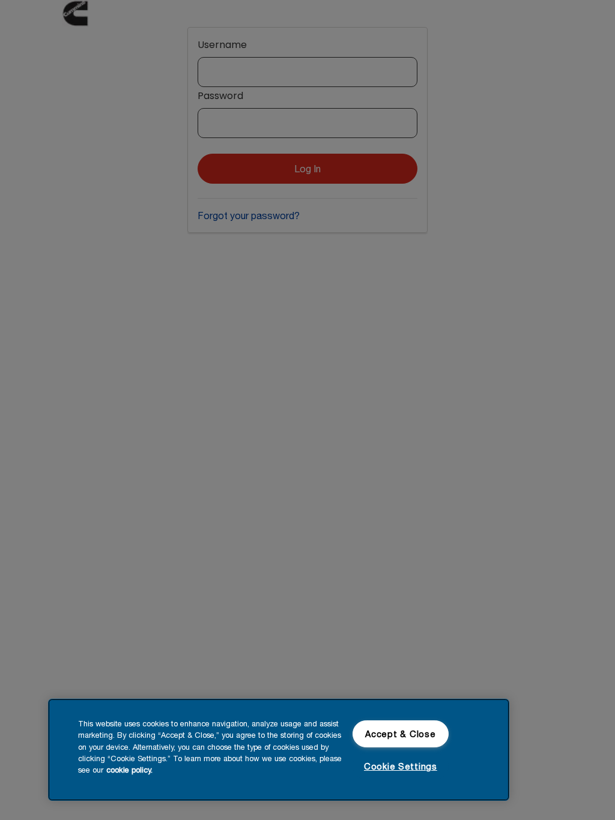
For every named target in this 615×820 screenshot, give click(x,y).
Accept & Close (400, 734)
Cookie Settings (400, 766)
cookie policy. (129, 769)
